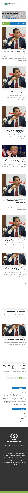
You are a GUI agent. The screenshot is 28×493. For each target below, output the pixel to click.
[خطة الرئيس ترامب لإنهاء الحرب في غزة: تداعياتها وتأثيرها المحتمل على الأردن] (14, 117)
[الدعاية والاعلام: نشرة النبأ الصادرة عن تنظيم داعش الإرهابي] (14, 38)
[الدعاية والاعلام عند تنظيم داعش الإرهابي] (14, 226)
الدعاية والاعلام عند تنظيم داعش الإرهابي (14, 240)
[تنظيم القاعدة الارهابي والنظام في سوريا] (14, 330)
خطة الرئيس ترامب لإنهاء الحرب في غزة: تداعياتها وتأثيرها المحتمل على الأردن (15, 131)
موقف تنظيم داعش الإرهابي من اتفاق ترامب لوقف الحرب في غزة (14, 91)
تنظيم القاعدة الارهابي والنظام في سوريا (15, 339)
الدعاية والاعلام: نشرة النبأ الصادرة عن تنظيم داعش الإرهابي (14, 52)
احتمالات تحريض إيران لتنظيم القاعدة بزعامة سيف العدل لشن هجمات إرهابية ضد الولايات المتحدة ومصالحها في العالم (14, 366)
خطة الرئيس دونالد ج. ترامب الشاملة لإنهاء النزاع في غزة (14, 160)
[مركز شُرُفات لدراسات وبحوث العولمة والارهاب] (12, 4)
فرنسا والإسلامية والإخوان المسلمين (16, 311)
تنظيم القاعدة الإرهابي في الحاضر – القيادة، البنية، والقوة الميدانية (14, 268)
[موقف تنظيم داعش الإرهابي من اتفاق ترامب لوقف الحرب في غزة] (14, 77)
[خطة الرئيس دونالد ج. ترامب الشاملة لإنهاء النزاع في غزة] (14, 151)
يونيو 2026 (24, 416)
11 (10, 378)
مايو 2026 (24, 418)
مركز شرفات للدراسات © (9, 453)
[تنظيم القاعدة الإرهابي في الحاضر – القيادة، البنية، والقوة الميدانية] (14, 259)
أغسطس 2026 (23, 413)
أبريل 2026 (24, 421)
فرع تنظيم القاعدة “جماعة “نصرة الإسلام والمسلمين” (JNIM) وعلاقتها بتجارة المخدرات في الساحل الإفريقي (13, 200)
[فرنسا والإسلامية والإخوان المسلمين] (14, 296)
